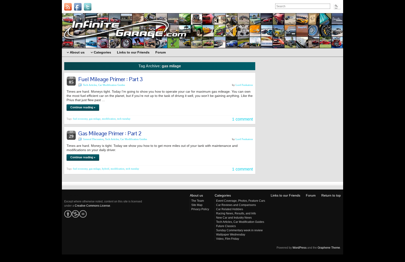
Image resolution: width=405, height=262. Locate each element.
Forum (311, 195)
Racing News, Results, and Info (236, 213)
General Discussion (93, 139)
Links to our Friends (285, 195)
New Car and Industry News (234, 217)
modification (109, 118)
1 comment (242, 119)
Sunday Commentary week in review (239, 230)
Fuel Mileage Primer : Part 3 (110, 79)
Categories (223, 195)
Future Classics (226, 226)
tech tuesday (124, 118)
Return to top (331, 195)
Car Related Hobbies (229, 209)
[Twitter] (87, 7)
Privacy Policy (200, 209)
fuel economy (80, 118)
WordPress (299, 247)
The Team (197, 200)
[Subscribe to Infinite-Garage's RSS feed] (68, 7)
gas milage (95, 118)
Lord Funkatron (244, 85)
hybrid (105, 168)
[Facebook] (78, 7)
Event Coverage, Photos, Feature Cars (240, 200)
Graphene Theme (329, 247)
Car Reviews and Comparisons (236, 205)
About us (196, 195)
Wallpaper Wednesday (230, 234)
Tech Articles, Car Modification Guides (104, 85)
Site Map (196, 205)
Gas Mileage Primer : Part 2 (110, 133)
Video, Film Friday (227, 238)
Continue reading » (82, 107)
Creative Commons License (92, 205)
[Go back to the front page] (202, 30)
